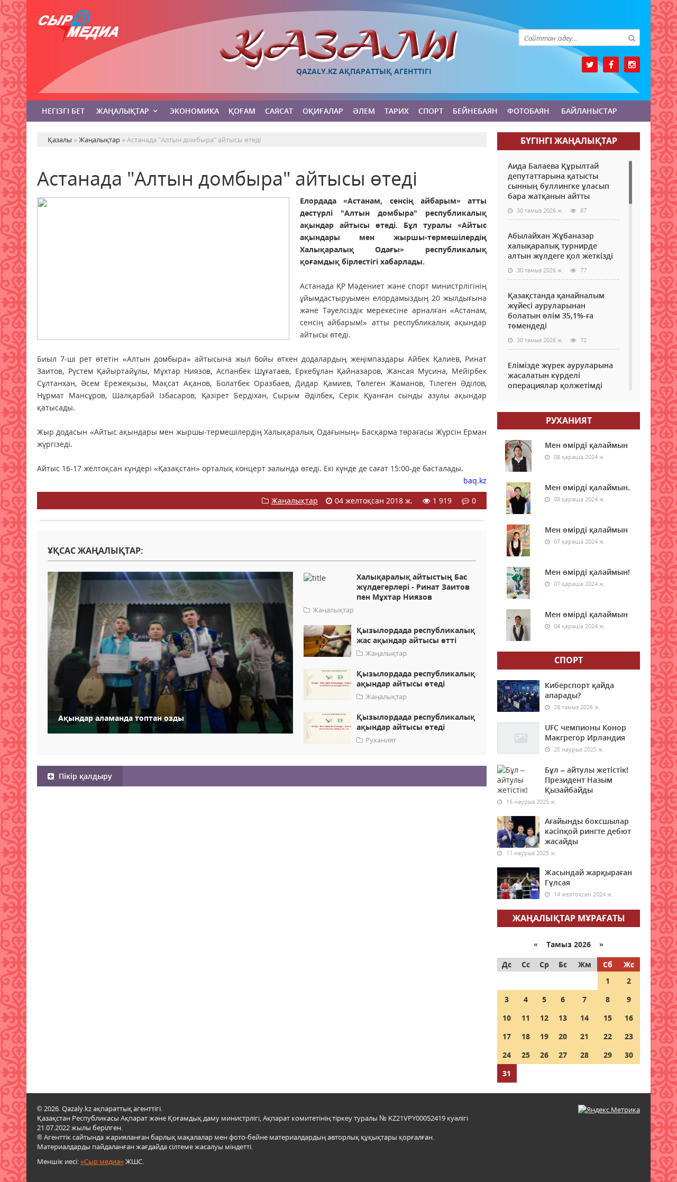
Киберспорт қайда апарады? (579, 690)
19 (544, 1036)
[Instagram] (632, 64)
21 (584, 1036)
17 (506, 1036)
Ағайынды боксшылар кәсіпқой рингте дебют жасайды (588, 831)
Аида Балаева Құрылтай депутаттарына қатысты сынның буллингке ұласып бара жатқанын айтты (558, 181)
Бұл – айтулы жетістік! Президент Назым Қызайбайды (586, 780)
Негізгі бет (63, 111)
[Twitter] (590, 64)
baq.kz (475, 480)
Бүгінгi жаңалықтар (568, 140)
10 (506, 1018)
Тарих (397, 111)
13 (563, 1018)
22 (607, 1036)
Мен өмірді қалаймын (586, 445)
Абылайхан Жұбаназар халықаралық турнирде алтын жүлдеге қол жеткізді (560, 246)
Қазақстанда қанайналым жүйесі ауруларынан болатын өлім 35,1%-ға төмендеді (556, 310)
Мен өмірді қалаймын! (587, 572)
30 (629, 1055)
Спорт (430, 111)
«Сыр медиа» (102, 1161)
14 (584, 1018)
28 (584, 1055)
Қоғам (241, 111)
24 (506, 1055)
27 (563, 1055)
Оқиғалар (323, 111)
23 (629, 1036)
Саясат (279, 111)
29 (607, 1055)
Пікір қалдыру (84, 776)
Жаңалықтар (122, 111)
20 (563, 1036)
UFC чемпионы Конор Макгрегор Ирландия (585, 732)
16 (629, 1018)
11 (526, 1018)
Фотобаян (528, 111)
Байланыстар (589, 111)
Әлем (364, 111)
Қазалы (338, 49)
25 (526, 1055)
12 (544, 1018)
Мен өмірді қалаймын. (587, 487)
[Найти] (631, 37)
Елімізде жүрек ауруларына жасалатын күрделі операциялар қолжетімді (560, 375)
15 (607, 1018)
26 (544, 1055)
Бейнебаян (475, 111)
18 (526, 1036)
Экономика (194, 111)
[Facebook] (611, 64)
